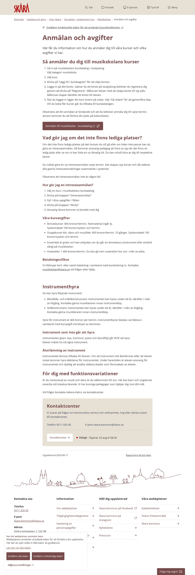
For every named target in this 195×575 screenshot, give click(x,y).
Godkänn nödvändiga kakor (48, 556)
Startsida (19, 19)
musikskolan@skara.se (56, 269)
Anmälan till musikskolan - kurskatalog (74, 126)
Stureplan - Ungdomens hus (79, 19)
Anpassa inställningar (19, 565)
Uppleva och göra (36, 19)
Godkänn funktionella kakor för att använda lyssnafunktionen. (81, 28)
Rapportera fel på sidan (138, 455)
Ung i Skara (55, 19)
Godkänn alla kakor (18, 556)
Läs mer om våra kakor (18, 547)
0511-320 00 (21, 510)
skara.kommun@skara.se (29, 521)
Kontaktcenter (58, 437)
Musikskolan (104, 19)
